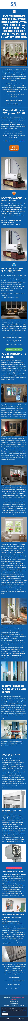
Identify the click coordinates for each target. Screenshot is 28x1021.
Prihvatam (5, 1013)
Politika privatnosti (16, 997)
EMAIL (21, 1019)
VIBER (8, 1019)
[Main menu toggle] (14, 11)
